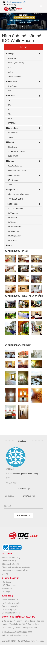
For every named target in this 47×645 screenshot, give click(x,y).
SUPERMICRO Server (16, 151)
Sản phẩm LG (12, 189)
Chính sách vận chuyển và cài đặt (16, 567)
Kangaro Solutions (14, 76)
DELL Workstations (15, 166)
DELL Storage (13, 180)
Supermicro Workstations (17, 170)
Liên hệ (5, 573)
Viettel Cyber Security (16, 62)
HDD (9, 109)
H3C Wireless (13, 213)
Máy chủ (10, 142)
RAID (10, 118)
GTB (9, 67)
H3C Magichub (13, 231)
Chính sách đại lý (9, 560)
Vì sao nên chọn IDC (10, 599)
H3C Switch (12, 240)
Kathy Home (7, 588)
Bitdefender (12, 58)
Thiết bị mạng (12, 203)
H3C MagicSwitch (14, 235)
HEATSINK (12, 123)
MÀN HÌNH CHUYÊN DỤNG (18, 194)
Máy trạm (10, 161)
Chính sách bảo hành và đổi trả (15, 570)
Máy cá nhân (12, 128)
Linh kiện (10, 95)
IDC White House (9, 585)
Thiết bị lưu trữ (13, 175)
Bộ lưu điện (11, 81)
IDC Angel (6, 591)
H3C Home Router (14, 226)
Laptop (10, 137)
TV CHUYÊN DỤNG (15, 199)
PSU (9, 114)
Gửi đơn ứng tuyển (9, 609)
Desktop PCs (13, 132)
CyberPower (12, 86)
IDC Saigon (6, 582)
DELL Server (12, 147)
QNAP (10, 184)
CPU (9, 100)
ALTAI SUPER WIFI (15, 208)
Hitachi (9, 245)
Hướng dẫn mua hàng (11, 557)
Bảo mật (10, 53)
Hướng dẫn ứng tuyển (11, 603)
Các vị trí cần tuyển (10, 606)
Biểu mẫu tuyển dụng (11, 612)
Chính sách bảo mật (10, 564)
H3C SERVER (13, 156)
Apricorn (11, 72)
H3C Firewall (12, 217)
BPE (9, 90)
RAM (9, 105)
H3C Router (12, 222)
